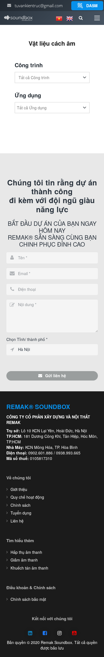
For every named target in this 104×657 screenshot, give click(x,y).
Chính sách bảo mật (28, 599)
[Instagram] (59, 633)
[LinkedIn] (30, 633)
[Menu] (97, 18)
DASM (92, 5)
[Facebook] (45, 633)
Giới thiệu (19, 489)
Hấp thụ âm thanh (26, 552)
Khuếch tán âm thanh (29, 568)
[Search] (80, 18)
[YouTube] (74, 633)
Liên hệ (17, 521)
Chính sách (21, 505)
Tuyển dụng (21, 513)
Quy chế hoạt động (27, 497)
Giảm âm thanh (24, 560)
